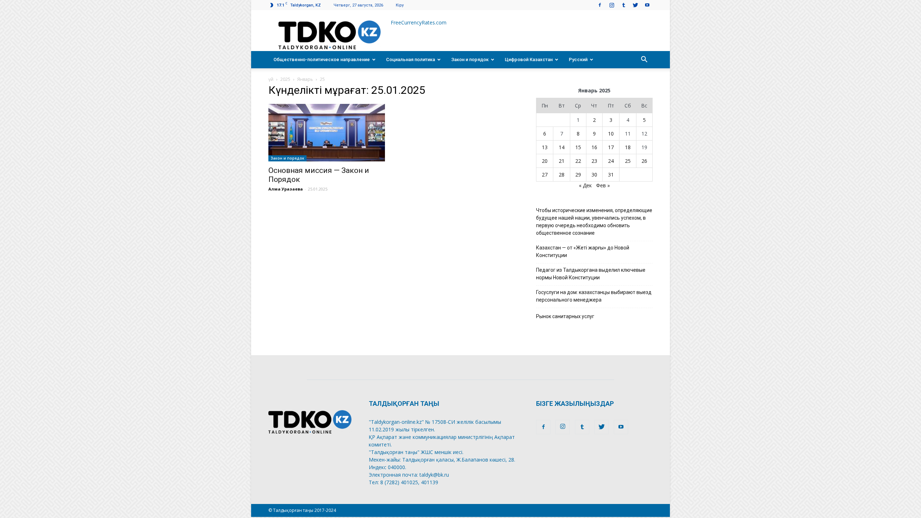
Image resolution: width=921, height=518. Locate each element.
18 (628, 147)
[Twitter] (635, 5)
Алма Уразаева (285, 189)
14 (561, 147)
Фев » (603, 185)
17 (611, 147)
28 (561, 174)
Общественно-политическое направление (321, 59)
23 (594, 160)
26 (644, 160)
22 (578, 160)
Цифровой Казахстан (529, 59)
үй (270, 79)
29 (578, 174)
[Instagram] (611, 5)
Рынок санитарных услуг (565, 316)
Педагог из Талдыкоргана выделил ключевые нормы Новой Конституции (590, 273)
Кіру (400, 5)
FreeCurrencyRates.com (418, 22)
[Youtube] (647, 5)
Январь (305, 79)
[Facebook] (599, 5)
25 (628, 160)
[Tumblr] (623, 5)
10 (611, 133)
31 (611, 174)
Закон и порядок (470, 59)
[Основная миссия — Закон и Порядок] (326, 132)
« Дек (585, 185)
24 (611, 160)
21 (561, 160)
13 (545, 147)
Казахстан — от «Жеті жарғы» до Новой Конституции (582, 251)
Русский (578, 59)
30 (594, 174)
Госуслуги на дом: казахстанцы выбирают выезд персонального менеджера (594, 296)
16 (594, 147)
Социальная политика (410, 59)
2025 (285, 79)
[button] (644, 59)
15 (578, 147)
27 (545, 174)
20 (545, 160)
